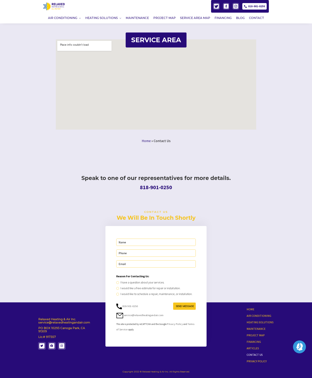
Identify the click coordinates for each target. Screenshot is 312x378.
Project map (256, 335)
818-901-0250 (256, 6)
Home (146, 141)
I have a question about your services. (142, 282)
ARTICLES (253, 348)
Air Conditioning (259, 316)
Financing (254, 342)
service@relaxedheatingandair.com (143, 315)
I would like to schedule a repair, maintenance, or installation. (156, 294)
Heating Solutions (260, 322)
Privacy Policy (175, 324)
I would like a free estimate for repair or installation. (150, 288)
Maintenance (256, 329)
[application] (79, 18)
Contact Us (255, 355)
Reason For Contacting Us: (132, 276)
